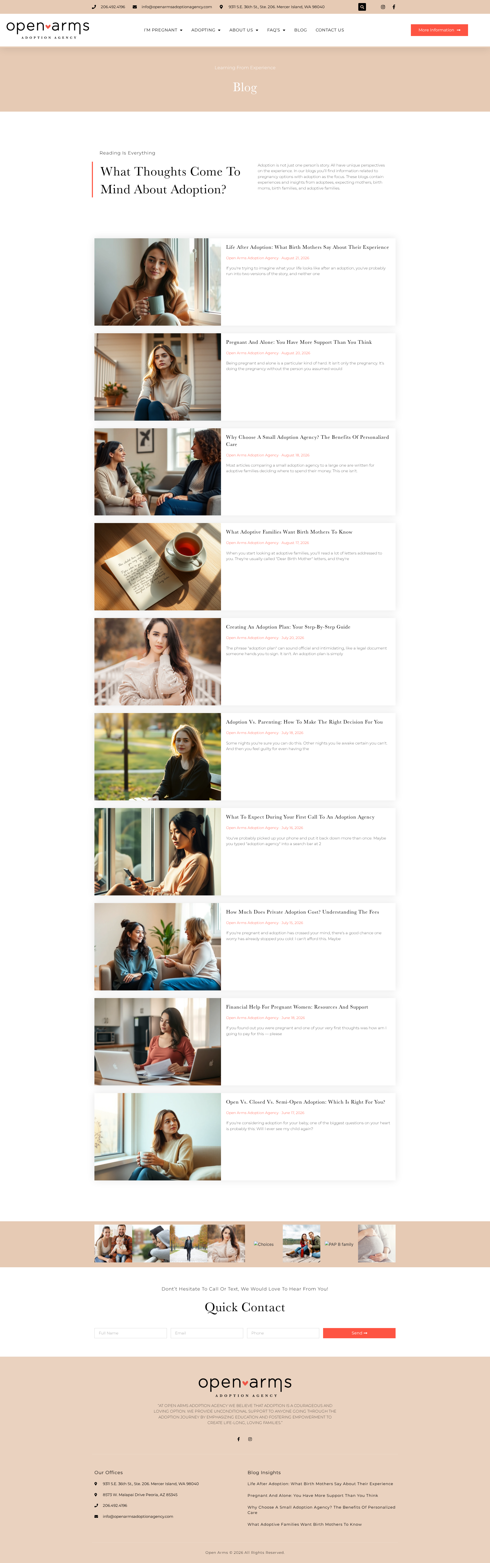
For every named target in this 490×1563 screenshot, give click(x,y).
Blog (300, 30)
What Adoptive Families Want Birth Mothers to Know (289, 531)
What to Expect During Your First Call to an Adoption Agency (300, 816)
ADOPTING (203, 30)
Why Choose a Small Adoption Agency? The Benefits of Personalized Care (307, 440)
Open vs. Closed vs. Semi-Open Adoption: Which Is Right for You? (305, 1101)
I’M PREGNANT (160, 30)
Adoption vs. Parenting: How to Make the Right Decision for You (304, 721)
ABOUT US (241, 30)
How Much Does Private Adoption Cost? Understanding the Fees (302, 911)
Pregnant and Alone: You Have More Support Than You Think (299, 342)
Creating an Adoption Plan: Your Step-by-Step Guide (288, 626)
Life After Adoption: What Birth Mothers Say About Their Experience (307, 247)
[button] (362, 7)
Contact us (330, 30)
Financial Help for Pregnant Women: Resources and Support (297, 1006)
